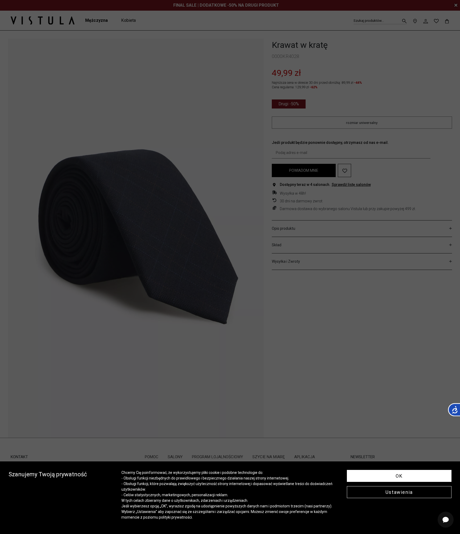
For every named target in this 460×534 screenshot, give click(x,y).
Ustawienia (399, 492)
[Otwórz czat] (446, 520)
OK (399, 476)
